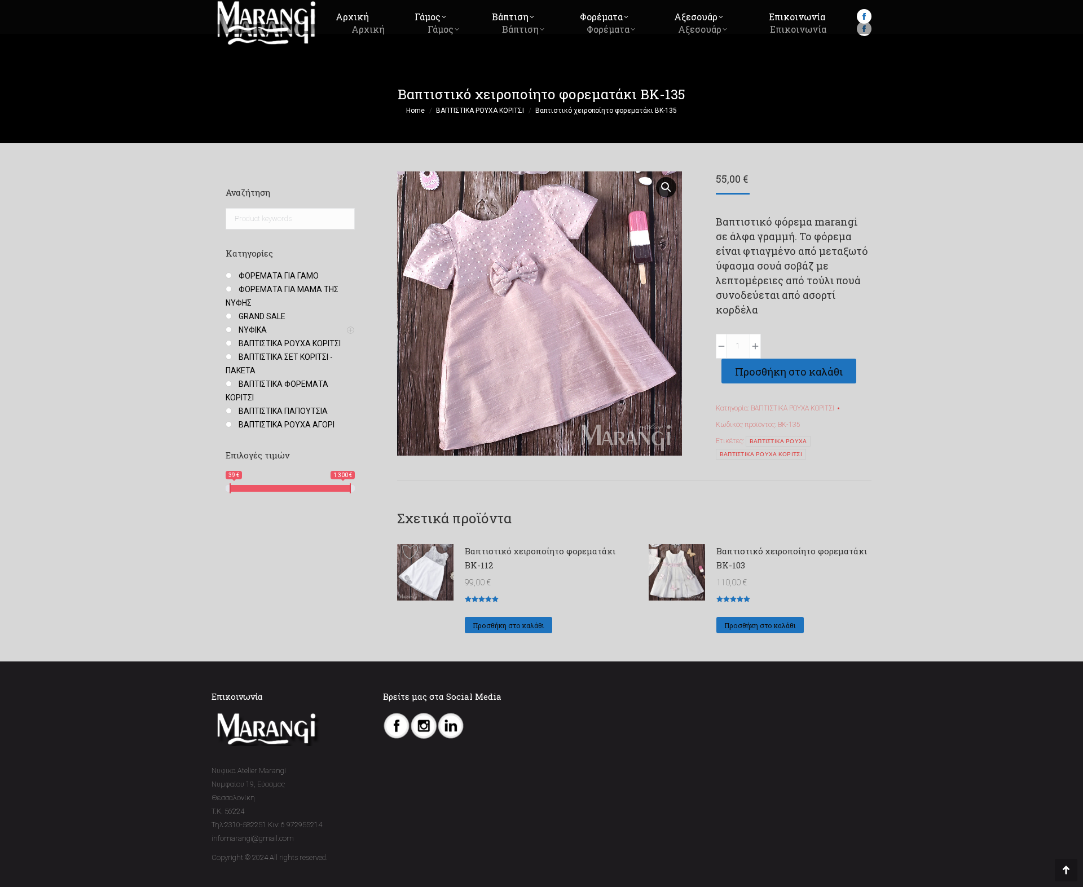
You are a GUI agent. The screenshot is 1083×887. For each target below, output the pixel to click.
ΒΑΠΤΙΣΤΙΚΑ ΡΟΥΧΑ (778, 441)
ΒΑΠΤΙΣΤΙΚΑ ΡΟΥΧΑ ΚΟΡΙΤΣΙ (792, 408)
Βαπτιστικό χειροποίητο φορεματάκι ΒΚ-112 (540, 558)
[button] (666, 187)
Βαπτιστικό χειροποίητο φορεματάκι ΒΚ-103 (791, 558)
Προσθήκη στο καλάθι (789, 371)
